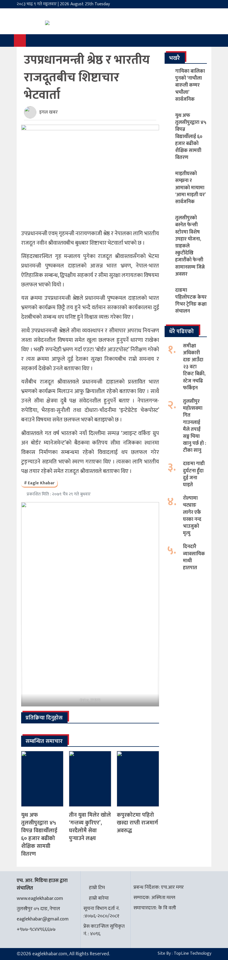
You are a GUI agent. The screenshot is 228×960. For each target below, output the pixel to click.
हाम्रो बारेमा (99, 898)
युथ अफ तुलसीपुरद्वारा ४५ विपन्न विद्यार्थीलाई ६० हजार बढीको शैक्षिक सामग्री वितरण (39, 834)
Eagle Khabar (41, 483)
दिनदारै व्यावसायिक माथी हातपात (194, 557)
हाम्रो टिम (97, 887)
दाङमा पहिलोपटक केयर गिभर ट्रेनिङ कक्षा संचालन (191, 301)
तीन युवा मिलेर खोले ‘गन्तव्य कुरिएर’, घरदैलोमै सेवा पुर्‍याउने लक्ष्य (90, 826)
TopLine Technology (192, 953)
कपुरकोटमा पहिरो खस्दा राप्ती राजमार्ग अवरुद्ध (137, 822)
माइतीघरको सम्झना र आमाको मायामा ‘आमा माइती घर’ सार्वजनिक (190, 188)
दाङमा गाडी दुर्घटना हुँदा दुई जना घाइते (194, 474)
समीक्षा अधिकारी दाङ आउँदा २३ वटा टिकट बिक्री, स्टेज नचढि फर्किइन (194, 367)
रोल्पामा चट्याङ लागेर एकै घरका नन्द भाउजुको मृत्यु (192, 515)
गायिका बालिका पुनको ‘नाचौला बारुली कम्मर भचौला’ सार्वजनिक (190, 85)
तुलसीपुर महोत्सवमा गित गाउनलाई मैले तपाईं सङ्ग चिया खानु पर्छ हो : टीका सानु (194, 426)
